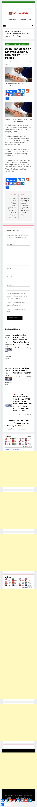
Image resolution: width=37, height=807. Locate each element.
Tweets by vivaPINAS (12, 449)
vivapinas (10, 62)
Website (10, 285)
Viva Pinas (18, 348)
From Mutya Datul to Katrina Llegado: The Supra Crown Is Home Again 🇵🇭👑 (18, 423)
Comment (11, 244)
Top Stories (23, 44)
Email (9, 277)
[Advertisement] (18, 469)
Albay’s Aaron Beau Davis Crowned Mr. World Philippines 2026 (22, 370)
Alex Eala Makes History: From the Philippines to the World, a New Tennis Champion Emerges (21, 339)
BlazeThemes (24, 798)
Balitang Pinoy (11, 44)
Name (9, 268)
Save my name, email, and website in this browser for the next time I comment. (17, 296)
